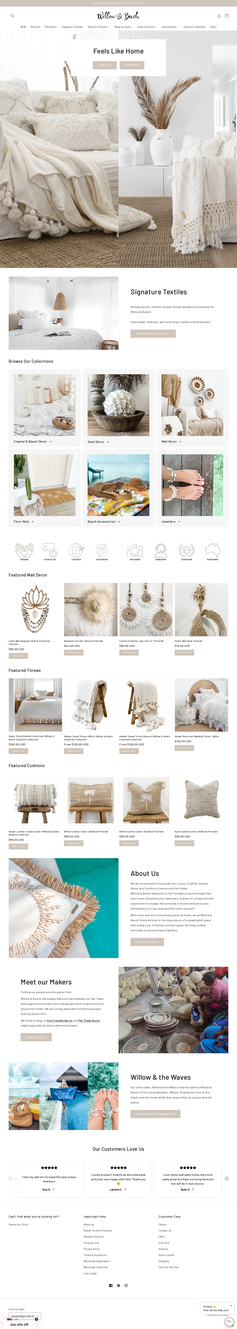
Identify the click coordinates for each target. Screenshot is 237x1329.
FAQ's (162, 1236)
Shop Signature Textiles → (153, 333)
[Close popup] (231, 1306)
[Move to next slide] (227, 1179)
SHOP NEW (132, 65)
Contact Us (165, 1230)
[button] (12, 15)
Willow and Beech (220, 1315)
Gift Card (164, 1242)
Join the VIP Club (169, 1267)
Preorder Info (91, 1242)
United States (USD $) (22, 1316)
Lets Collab (90, 1273)
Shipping (164, 1261)
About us (89, 1224)
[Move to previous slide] (10, 1179)
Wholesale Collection (96, 1267)
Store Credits (166, 1255)
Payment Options (94, 1236)
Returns (163, 1249)
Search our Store (18, 1224)
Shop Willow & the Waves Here (155, 1113)
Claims (163, 1224)
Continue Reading (147, 941)
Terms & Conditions (95, 1255)
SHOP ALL (104, 65)
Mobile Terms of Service (98, 1230)
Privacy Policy (92, 1249)
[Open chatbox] (229, 1322)
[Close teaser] (36, 1319)
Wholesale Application (97, 1261)
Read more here (36, 1037)
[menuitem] (23, 26)
